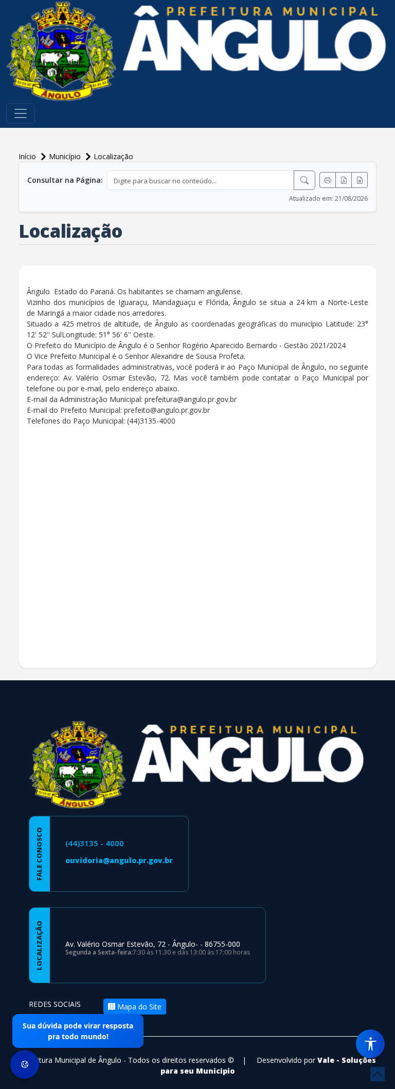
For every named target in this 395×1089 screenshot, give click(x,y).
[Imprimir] (327, 180)
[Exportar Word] (359, 180)
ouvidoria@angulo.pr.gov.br (119, 860)
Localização (113, 156)
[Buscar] (304, 180)
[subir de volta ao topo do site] (377, 1074)
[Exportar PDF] (343, 180)
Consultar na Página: (65, 180)
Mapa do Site (138, 1006)
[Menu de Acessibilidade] (370, 1043)
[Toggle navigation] (20, 113)
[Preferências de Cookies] (24, 1064)
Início (28, 156)
